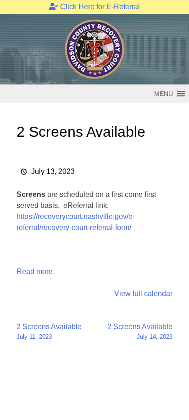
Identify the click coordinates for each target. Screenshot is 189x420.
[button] (163, 93)
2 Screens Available (49, 331)
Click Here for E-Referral (99, 7)
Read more (35, 271)
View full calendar (143, 293)
